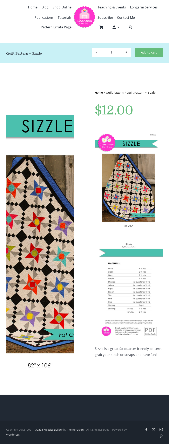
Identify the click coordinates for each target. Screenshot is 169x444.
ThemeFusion (75, 429)
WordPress (13, 434)
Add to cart (149, 52)
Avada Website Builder (49, 429)
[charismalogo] (84, 7)
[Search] (128, 27)
